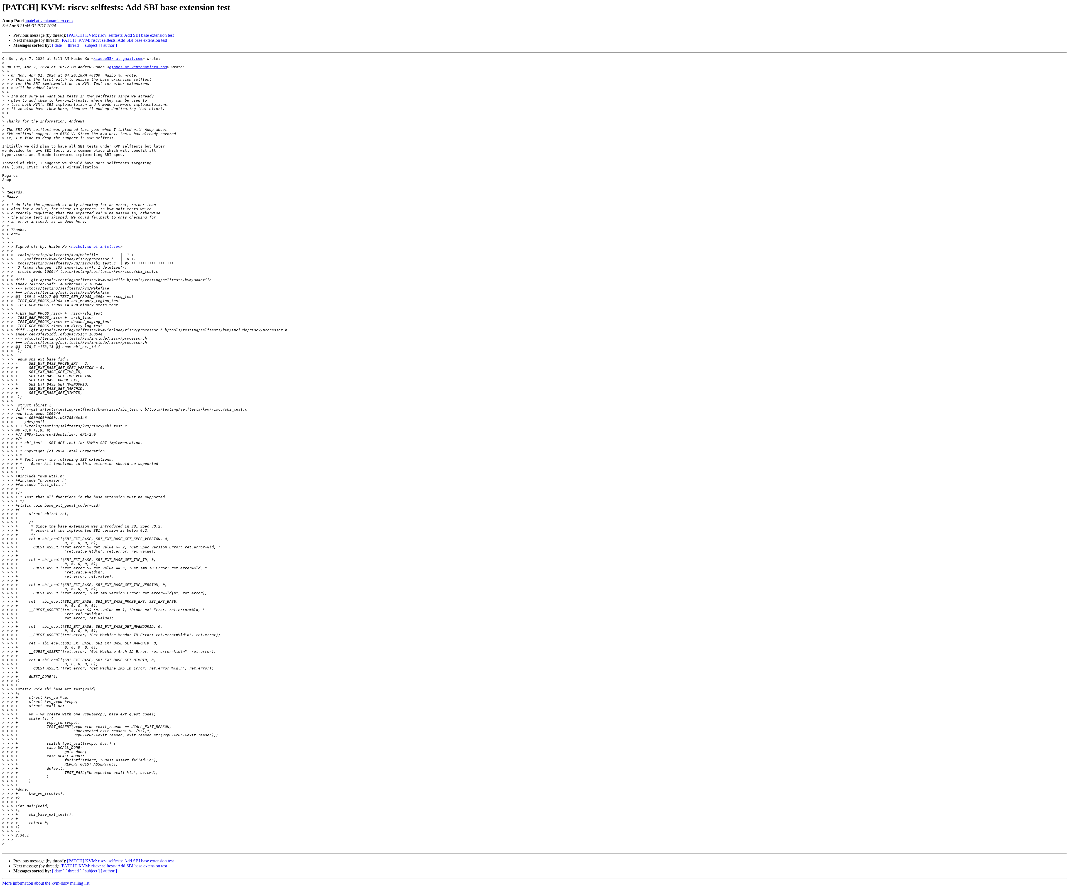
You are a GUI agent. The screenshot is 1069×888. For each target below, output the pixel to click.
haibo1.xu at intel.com (95, 246)
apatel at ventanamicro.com (49, 20)
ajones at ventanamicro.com (138, 67)
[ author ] (109, 45)
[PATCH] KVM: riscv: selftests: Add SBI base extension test (120, 35)
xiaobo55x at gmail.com (118, 59)
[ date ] (58, 45)
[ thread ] (73, 45)
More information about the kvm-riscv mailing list (45, 883)
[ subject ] (91, 45)
